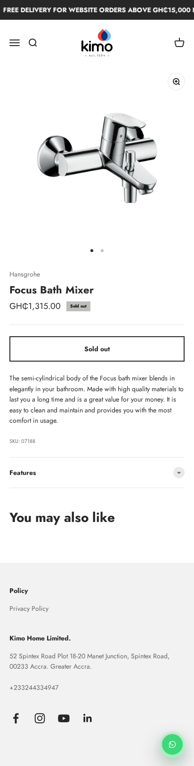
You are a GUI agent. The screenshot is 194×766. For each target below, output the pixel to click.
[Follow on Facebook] (15, 718)
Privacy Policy (28, 608)
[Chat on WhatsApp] (172, 744)
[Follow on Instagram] (39, 718)
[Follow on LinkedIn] (87, 718)
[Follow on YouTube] (63, 718)
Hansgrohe (24, 274)
